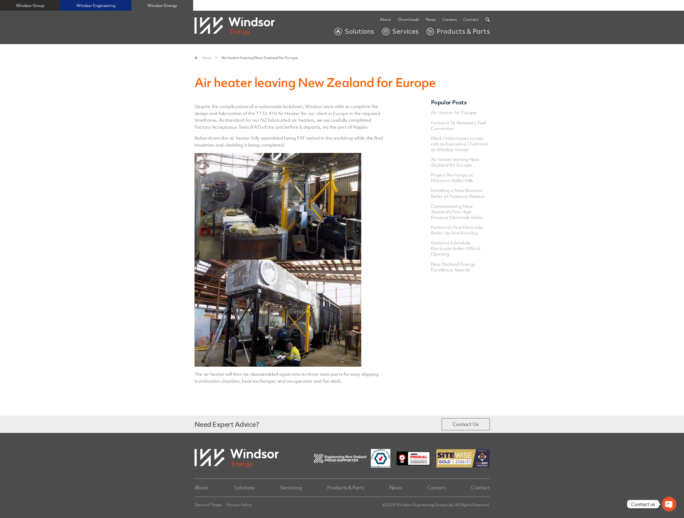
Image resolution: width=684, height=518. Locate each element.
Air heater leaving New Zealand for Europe (259, 57)
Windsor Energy (162, 5)
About (385, 19)
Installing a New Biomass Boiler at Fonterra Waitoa (458, 193)
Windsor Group (30, 5)
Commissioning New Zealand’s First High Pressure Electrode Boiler (457, 211)
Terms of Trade (208, 504)
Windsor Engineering (95, 5)
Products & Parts (345, 487)
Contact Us (466, 424)
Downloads (408, 19)
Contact (471, 19)
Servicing (291, 487)
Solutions (244, 487)
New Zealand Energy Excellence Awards (453, 267)
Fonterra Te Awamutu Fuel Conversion (458, 125)
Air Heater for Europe (454, 113)
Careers (436, 487)
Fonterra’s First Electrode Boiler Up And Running (457, 230)
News (431, 19)
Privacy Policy (239, 504)
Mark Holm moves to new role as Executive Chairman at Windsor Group (459, 143)
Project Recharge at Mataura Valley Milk (452, 177)
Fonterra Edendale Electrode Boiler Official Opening (455, 248)
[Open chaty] (669, 504)
